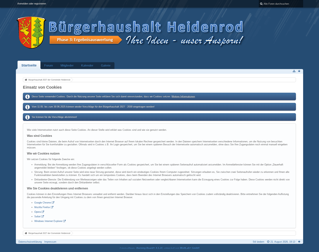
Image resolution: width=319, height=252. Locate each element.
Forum (48, 65)
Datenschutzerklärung (30, 241)
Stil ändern (258, 241)
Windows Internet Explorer (48, 221)
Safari (37, 216)
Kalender (87, 65)
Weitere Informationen (183, 96)
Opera (37, 211)
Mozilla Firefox (42, 207)
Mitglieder (67, 65)
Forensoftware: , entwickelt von (159, 247)
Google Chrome (42, 202)
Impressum (50, 241)
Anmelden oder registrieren (31, 3)
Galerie (106, 65)
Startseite (29, 65)
